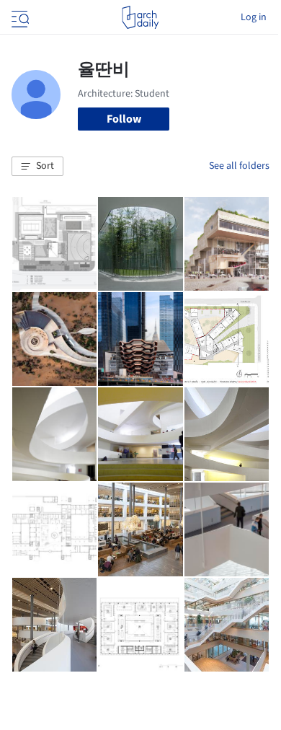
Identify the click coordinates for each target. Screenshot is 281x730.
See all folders (239, 166)
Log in (254, 17)
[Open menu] (19, 17)
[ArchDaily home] (140, 17)
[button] (37, 167)
